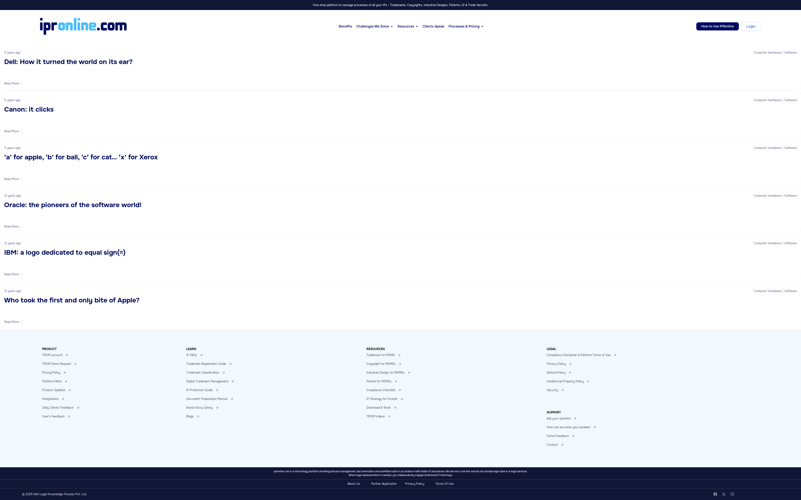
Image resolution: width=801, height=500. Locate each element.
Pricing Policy (51, 372)
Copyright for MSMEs (380, 364)
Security (552, 390)
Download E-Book (378, 407)
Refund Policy (556, 372)
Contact (552, 445)
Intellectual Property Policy (565, 381)
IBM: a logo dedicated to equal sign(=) (65, 252)
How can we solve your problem (568, 427)
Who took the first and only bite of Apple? (72, 300)
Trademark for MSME (380, 355)
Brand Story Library (199, 407)
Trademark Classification (202, 372)
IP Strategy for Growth (381, 399)
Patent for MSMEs (379, 381)
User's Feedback (53, 416)
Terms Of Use (444, 484)
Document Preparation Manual (206, 399)
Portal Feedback (558, 436)
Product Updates (53, 390)
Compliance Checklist (380, 390)
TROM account (52, 355)
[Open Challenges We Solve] (391, 26)
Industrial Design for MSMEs (385, 372)
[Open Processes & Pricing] (482, 26)
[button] (13, 83)
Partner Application (384, 484)
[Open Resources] (416, 26)
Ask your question (559, 418)
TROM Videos (375, 416)
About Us (354, 484)
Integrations (50, 399)
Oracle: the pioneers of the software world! (73, 205)
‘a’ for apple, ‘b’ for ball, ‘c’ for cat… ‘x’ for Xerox (81, 157)
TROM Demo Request (56, 364)
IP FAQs (191, 355)
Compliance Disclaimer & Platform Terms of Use (579, 355)
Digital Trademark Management (207, 381)
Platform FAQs (52, 381)
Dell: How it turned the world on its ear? (68, 62)
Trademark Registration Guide (206, 364)
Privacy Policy (556, 364)
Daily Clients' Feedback (58, 407)
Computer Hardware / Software (775, 52)
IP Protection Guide (199, 390)
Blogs (190, 416)
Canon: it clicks (29, 109)
